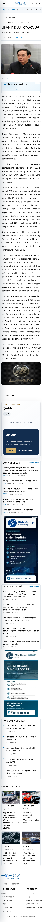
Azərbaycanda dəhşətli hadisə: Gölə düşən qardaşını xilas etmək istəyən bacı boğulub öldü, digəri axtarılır (20, 470)
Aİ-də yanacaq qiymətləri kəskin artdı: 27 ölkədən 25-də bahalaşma (20, 500)
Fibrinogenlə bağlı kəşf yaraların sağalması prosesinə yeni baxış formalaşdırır (21, 618)
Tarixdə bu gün (7, 907)
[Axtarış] (33, 3)
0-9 (18, 10)
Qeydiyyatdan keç (25, 450)
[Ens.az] (21, 3)
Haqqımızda (30, 893)
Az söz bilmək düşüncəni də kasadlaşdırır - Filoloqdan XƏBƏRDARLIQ (21, 490)
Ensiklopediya (8, 10)
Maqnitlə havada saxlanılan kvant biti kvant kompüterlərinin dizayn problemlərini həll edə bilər (18, 607)
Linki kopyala (18, 37)
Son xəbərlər (6, 893)
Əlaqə (28, 896)
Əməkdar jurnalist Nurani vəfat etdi (18, 509)
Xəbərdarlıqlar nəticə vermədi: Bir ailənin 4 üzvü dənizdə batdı (20, 726)
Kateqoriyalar (6, 900)
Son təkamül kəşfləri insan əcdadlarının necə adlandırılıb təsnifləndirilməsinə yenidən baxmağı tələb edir (19, 594)
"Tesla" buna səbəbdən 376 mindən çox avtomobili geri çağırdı (29, 858)
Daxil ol (11, 450)
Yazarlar (4, 904)
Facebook (9, 78)
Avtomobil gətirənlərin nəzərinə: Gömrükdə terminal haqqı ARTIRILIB (31, 817)
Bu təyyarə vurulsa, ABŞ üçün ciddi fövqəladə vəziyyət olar (21, 771)
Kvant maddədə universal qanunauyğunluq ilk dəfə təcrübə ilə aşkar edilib (21, 631)
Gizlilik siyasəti (32, 904)
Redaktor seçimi (8, 896)
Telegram (15, 78)
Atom (9, 911)
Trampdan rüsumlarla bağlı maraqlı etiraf (20, 480)
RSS (3, 911)
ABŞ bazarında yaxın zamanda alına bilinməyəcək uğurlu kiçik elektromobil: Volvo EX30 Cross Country (11, 820)
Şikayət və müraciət (34, 907)
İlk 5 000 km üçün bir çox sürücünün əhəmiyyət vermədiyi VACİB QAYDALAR (10, 858)
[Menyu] (3, 3)
